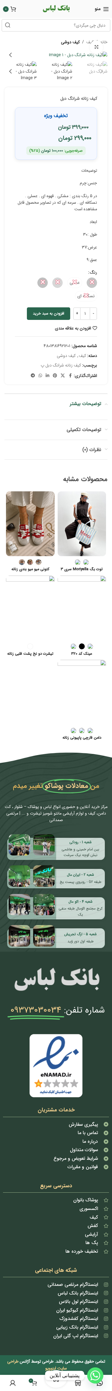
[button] (102, 55)
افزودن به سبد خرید (48, 313)
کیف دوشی (70, 42)
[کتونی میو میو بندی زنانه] (30, 523)
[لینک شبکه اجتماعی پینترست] (55, 376)
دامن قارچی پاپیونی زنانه (81, 738)
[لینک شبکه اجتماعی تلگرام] (33, 376)
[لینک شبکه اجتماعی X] (63, 376)
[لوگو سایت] (56, 8)
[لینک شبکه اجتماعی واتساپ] (40, 376)
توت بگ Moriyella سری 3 (82, 569)
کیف (82, 355)
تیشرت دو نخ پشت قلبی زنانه (30, 654)
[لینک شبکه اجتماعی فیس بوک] (70, 376)
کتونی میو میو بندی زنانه (30, 569)
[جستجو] (7, 25)
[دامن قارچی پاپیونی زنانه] (82, 692)
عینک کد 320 (81, 654)
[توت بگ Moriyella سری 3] (82, 523)
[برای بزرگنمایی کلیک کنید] (96, 47)
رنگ (93, 272)
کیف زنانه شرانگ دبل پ (61, 365)
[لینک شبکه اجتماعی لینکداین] (47, 376)
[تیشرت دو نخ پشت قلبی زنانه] (30, 608)
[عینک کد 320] (82, 608)
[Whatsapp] (95, 1375)
